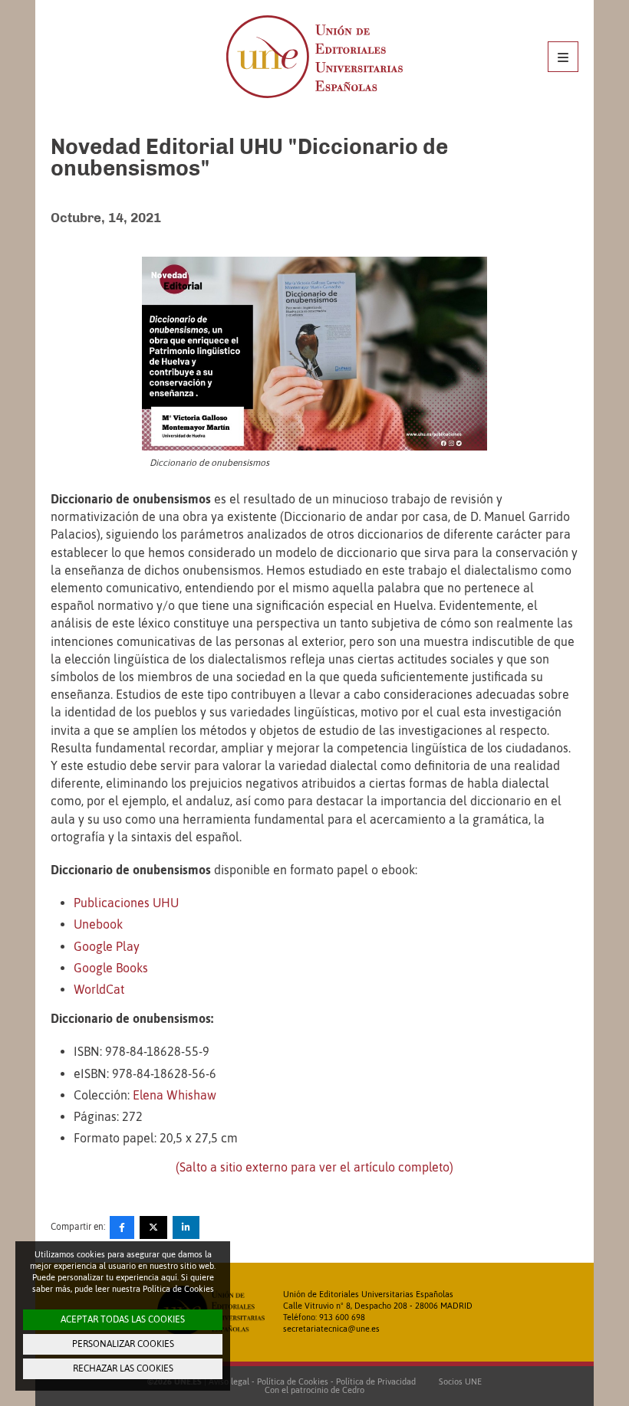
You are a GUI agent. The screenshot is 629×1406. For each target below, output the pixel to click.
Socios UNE (458, 1381)
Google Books (111, 968)
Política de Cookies (292, 1381)
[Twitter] (153, 1227)
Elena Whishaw (174, 1095)
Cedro (353, 1390)
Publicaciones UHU (126, 902)
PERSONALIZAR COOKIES (123, 1344)
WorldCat (99, 989)
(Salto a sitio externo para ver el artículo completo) (314, 1167)
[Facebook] (122, 1227)
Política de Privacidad (376, 1381)
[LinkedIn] (186, 1227)
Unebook (98, 924)
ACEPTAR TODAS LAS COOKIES (123, 1319)
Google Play (107, 946)
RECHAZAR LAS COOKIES (123, 1368)
